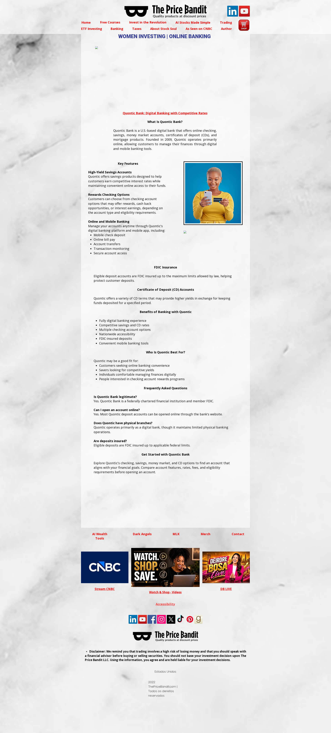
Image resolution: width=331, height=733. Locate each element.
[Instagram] (161, 619)
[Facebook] (152, 619)
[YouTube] (244, 11)
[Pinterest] (189, 619)
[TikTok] (180, 619)
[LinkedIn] (232, 11)
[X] (171, 619)
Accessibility (165, 604)
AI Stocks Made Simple (192, 22)
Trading (226, 22)
